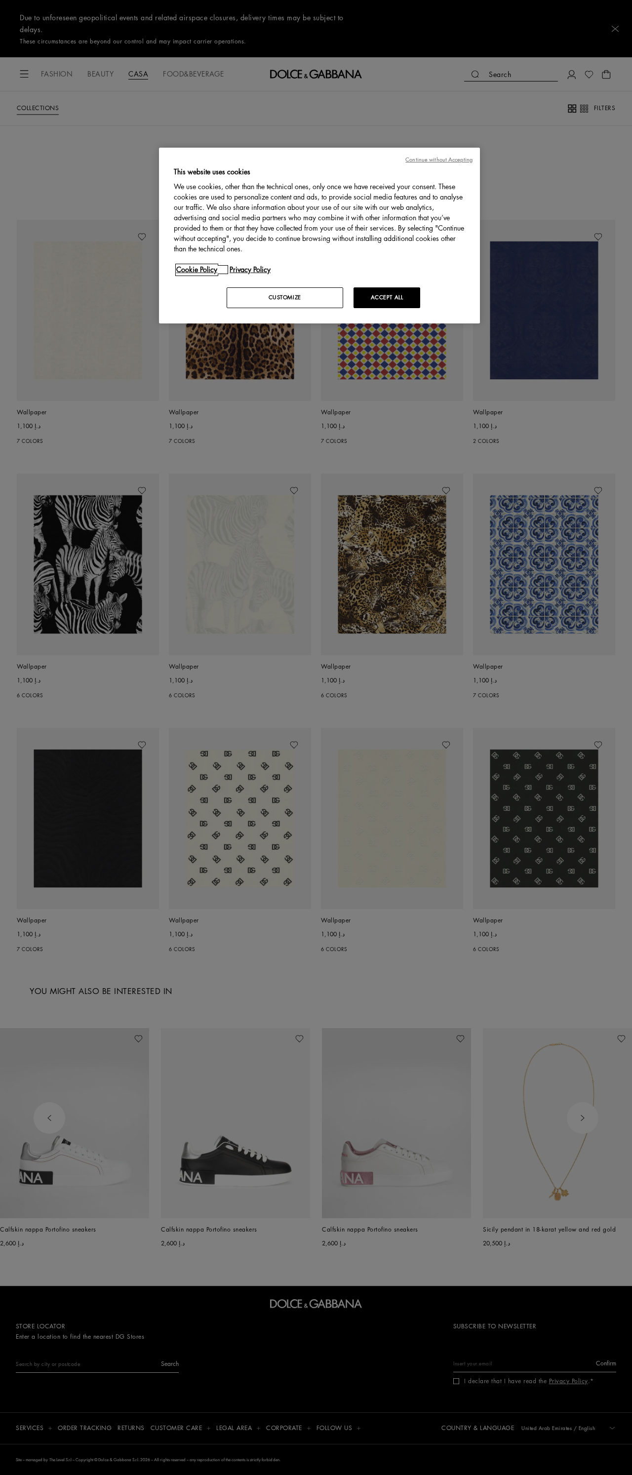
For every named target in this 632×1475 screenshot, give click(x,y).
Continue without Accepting (439, 159)
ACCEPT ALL (387, 297)
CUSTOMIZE (285, 297)
